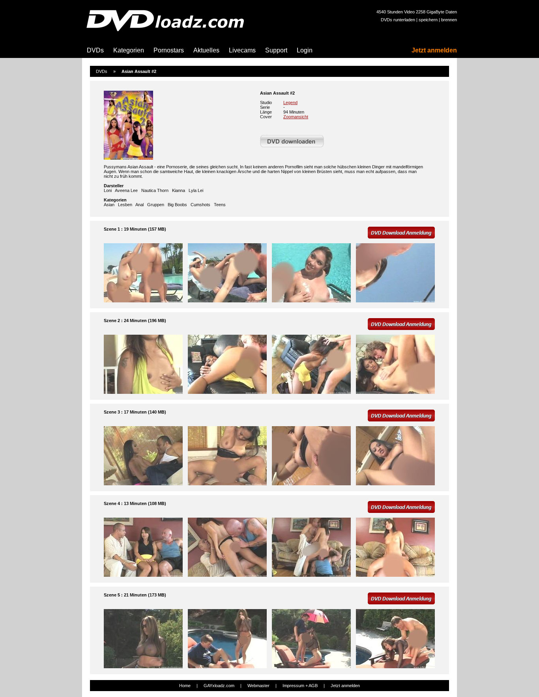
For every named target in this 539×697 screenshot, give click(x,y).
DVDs (95, 50)
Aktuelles (206, 50)
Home (185, 685)
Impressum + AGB (300, 685)
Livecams (242, 50)
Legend (290, 102)
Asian (109, 204)
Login (305, 50)
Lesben (125, 204)
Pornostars (168, 50)
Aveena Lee (126, 190)
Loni (108, 190)
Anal (139, 204)
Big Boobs (177, 204)
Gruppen (155, 204)
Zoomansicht (295, 116)
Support (276, 50)
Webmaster (258, 685)
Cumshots (200, 204)
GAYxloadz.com (219, 685)
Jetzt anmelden (434, 50)
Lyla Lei (196, 190)
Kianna (178, 190)
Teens (220, 204)
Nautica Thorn (154, 190)
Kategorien (128, 50)
